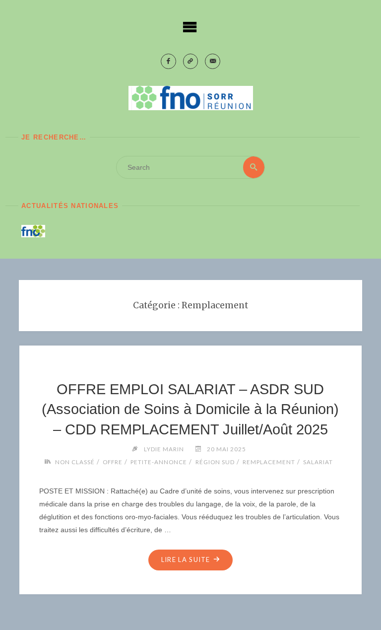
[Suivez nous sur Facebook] (168, 61)
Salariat (318, 461)
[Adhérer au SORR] (190, 61)
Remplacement (269, 461)
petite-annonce (158, 461)
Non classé (74, 461)
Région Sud (214, 461)
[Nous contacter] (212, 61)
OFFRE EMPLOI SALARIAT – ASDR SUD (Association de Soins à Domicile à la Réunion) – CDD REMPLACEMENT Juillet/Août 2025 (190, 409)
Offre (113, 461)
